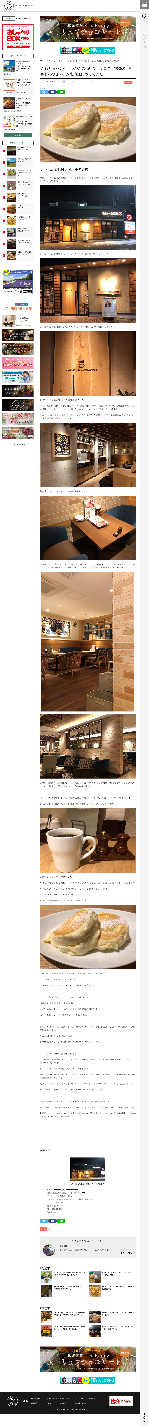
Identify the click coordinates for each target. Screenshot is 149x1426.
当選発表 (34, 1403)
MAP (83, 1193)
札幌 (63, 81)
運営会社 (63, 1403)
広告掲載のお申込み (81, 1403)
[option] (88, 29)
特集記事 (92, 1399)
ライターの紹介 (126, 1253)
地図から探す (35, 1399)
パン (59, 81)
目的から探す (64, 1399)
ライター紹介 (79, 1399)
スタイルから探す (52, 1399)
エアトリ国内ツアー (17, 445)
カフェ (42, 81)
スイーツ (48, 81)
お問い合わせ (50, 1403)
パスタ (54, 81)
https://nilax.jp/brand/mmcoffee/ (65, 1190)
